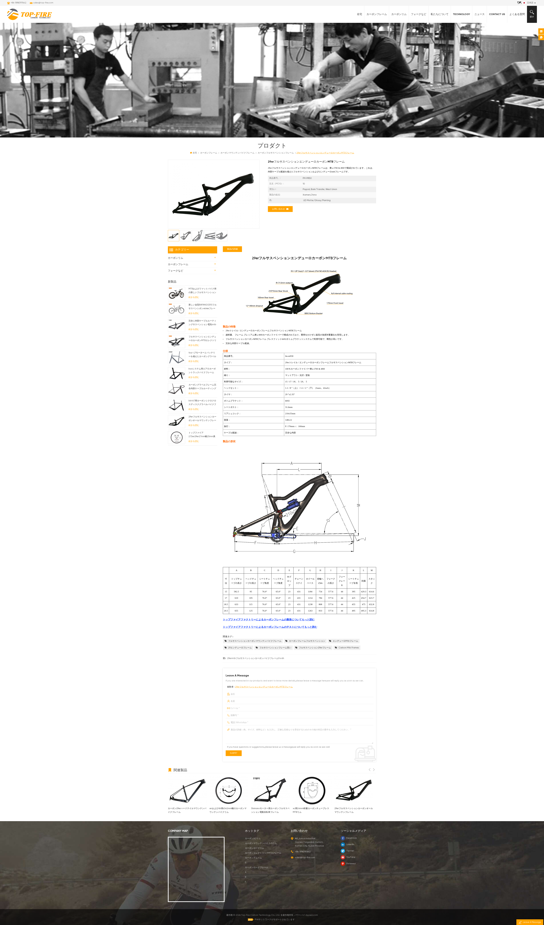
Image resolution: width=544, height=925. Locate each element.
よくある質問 (517, 14)
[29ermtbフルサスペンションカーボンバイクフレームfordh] (353, 790)
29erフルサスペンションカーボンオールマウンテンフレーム (202, 419)
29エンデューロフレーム (240, 648)
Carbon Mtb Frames (349, 648)
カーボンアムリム (253, 858)
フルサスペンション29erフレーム (315, 648)
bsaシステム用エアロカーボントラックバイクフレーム (202, 371)
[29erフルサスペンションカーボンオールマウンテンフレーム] (176, 421)
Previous (369, 769)
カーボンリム (399, 14)
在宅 (359, 14)
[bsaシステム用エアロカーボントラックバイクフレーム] (176, 373)
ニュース (479, 14)
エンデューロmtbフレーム (345, 641)
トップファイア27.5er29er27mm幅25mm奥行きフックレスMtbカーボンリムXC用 (202, 435)
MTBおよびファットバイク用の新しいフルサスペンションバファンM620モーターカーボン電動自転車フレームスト (202, 291)
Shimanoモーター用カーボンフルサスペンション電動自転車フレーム (187, 810)
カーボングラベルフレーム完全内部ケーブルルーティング (202, 387)
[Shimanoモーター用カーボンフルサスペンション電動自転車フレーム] (187, 790)
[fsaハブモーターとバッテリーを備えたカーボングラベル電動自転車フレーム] (176, 357)
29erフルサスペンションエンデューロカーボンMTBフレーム (264, 687)
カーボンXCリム (253, 838)
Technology (461, 14)
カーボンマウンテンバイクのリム (261, 843)
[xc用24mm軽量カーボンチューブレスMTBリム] (229, 790)
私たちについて (440, 14)
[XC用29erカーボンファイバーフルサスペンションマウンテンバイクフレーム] (312, 790)
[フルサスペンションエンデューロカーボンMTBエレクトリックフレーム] (176, 341)
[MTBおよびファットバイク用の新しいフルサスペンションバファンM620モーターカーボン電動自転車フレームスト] (176, 293)
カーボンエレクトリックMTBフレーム (263, 853)
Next (374, 769)
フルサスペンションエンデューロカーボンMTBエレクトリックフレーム (202, 339)
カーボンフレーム (376, 14)
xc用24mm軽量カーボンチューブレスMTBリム (228, 810)
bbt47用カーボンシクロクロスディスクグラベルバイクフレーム (202, 403)
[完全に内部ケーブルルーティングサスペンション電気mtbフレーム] (176, 325)
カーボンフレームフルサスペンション (307, 641)
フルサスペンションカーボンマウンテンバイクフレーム (254, 641)
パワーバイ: (306, 915)
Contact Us (497, 14)
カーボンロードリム (254, 848)
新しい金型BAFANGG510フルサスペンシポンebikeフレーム (203, 307)
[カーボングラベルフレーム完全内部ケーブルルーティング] (176, 389)
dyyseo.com (312, 915)
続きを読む (194, 297)
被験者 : (260, 687)
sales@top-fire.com (43, 3)
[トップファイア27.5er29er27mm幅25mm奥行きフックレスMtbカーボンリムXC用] (176, 437)
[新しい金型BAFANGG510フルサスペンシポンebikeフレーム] (176, 309)
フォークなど (418, 14)
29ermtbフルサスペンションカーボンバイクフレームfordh (255, 658)
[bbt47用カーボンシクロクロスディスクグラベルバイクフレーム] (176, 405)
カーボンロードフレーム (256, 867)
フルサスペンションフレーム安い (275, 648)
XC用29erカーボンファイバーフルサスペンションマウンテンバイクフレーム (311, 810)
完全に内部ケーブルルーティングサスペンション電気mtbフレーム (202, 323)
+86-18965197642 (18, 3)
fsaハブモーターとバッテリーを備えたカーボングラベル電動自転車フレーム (202, 355)
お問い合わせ (278, 209)
